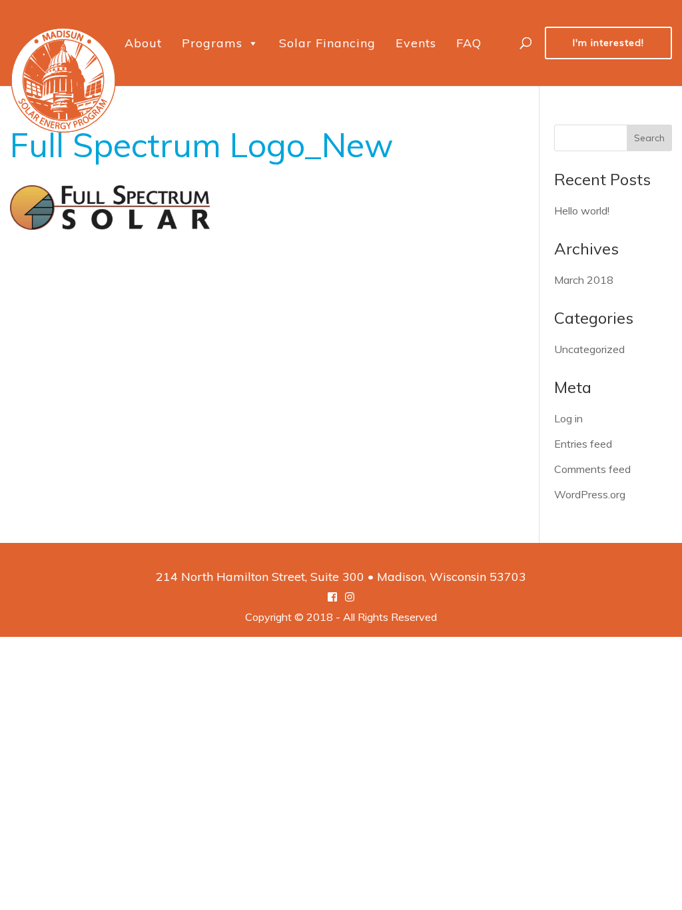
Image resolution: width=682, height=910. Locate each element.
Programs (212, 43)
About (143, 43)
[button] (252, 43)
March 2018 (583, 279)
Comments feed (592, 469)
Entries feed (583, 443)
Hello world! (581, 210)
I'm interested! (608, 43)
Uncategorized (589, 349)
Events (416, 43)
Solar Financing (327, 43)
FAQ (469, 43)
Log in (568, 418)
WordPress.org (589, 494)
